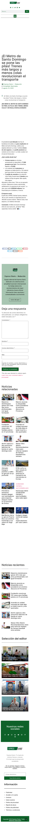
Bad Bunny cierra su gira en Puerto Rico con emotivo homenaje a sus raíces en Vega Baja (8, 519)
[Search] (27, 11)
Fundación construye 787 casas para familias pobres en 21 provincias (7, 428)
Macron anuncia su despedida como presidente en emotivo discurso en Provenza (22, 406)
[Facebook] (10, 7)
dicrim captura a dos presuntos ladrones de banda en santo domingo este (7, 447)
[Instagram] (13, 7)
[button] (15, 16)
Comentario (6, 320)
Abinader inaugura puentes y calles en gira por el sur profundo (8, 471)
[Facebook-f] (5, 735)
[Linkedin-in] (15, 735)
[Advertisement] (15, 34)
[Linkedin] (17, 7)
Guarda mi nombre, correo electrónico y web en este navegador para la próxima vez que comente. (14, 364)
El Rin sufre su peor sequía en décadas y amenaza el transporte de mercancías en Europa (21, 473)
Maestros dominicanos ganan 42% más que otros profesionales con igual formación (7, 407)
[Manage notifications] (26, 819)
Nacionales (14, 86)
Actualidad (6, 86)
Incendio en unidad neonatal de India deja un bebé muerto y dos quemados (21, 428)
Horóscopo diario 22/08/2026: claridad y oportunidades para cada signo (22, 494)
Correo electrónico (8, 348)
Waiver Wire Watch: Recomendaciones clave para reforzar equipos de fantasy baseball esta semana (22, 450)
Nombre (5, 341)
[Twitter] (15, 7)
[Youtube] (19, 7)
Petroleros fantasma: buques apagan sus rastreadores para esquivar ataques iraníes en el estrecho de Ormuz (8, 497)
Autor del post (15, 300)
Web (3, 354)
